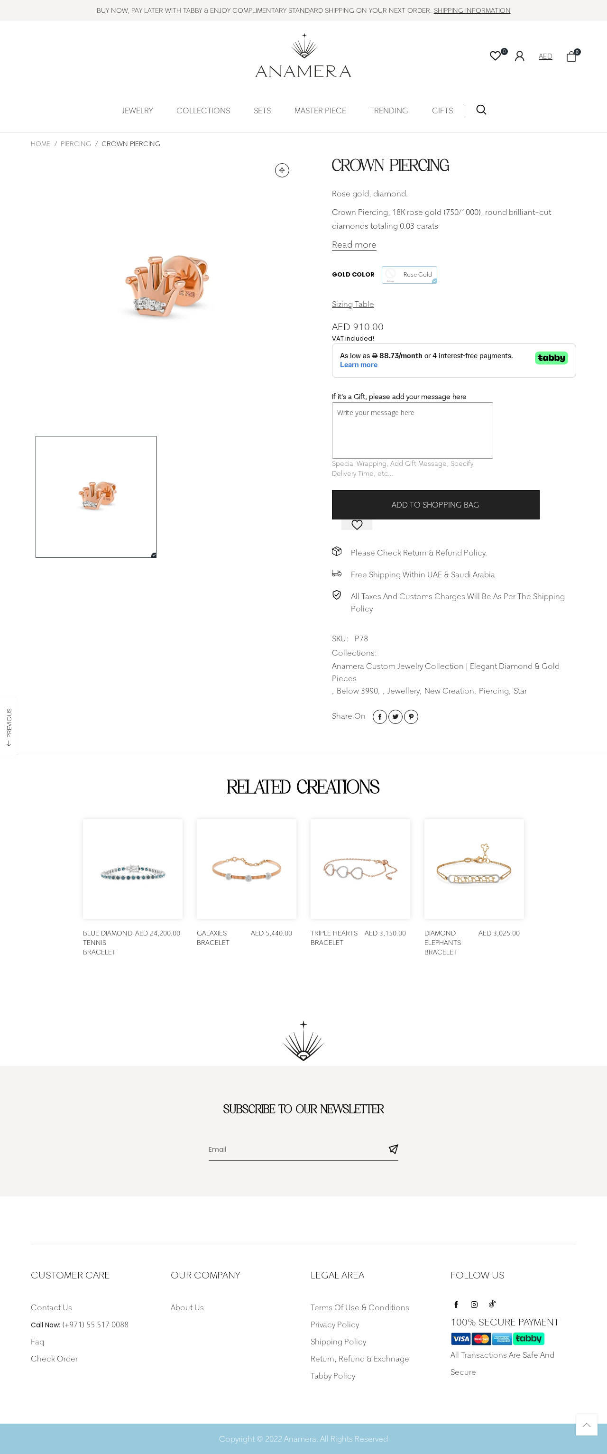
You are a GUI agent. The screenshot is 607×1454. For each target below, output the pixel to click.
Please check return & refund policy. (419, 552)
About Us (187, 1307)
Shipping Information (472, 10)
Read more (354, 244)
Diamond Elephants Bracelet (442, 942)
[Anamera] (304, 55)
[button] (393, 1150)
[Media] (282, 170)
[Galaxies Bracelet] (246, 869)
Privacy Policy (335, 1324)
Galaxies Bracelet (213, 937)
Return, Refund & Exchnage (360, 1358)
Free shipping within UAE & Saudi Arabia (423, 574)
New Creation (449, 690)
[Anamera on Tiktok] (492, 1302)
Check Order (54, 1358)
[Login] (527, 55)
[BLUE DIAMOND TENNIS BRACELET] (133, 869)
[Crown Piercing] (163, 289)
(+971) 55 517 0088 (95, 1324)
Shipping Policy (338, 1341)
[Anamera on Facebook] (456, 1302)
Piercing (494, 690)
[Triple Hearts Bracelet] (360, 869)
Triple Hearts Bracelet (334, 937)
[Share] (380, 717)
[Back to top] (587, 1424)
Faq (37, 1341)
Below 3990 (357, 690)
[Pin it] (411, 717)
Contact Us (51, 1307)
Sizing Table (353, 304)
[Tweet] (395, 717)
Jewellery (403, 690)
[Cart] (571, 56)
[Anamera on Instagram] (474, 1302)
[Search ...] (481, 112)
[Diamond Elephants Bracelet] (474, 869)
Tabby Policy (333, 1376)
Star (520, 690)
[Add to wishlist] (356, 524)
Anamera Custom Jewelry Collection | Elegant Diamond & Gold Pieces (446, 672)
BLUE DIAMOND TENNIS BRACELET (107, 942)
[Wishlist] (495, 56)
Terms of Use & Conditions (360, 1307)
